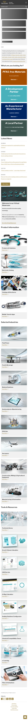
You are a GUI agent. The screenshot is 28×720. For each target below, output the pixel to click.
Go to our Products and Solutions (7, 42)
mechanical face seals (7, 59)
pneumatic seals (22, 57)
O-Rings (13, 55)
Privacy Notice (14, 705)
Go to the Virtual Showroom (9, 223)
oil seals (9, 57)
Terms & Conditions (14, 706)
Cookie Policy (14, 708)
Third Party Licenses (14, 709)
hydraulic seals (18, 55)
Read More (4, 272)
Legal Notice (14, 703)
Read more (13, 79)
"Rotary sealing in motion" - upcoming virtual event (13, 170)
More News (5, 184)
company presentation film (18, 61)
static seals (14, 57)
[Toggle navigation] (25, 2)
